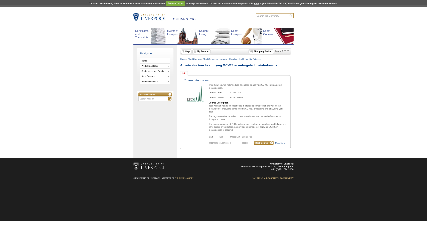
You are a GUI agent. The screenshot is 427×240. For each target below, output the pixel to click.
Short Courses (147, 76)
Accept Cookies (176, 3)
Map (255, 178)
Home (144, 61)
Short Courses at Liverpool (215, 59)
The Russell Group (184, 178)
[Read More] (280, 143)
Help (187, 51)
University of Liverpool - (151, 17)
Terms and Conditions (268, 178)
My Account (203, 51)
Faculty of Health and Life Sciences (245, 59)
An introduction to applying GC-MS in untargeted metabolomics (228, 65)
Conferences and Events (152, 71)
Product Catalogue (149, 66)
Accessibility (287, 178)
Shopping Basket (262, 51)
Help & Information (149, 81)
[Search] (291, 15)
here (256, 3)
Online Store (184, 19)
